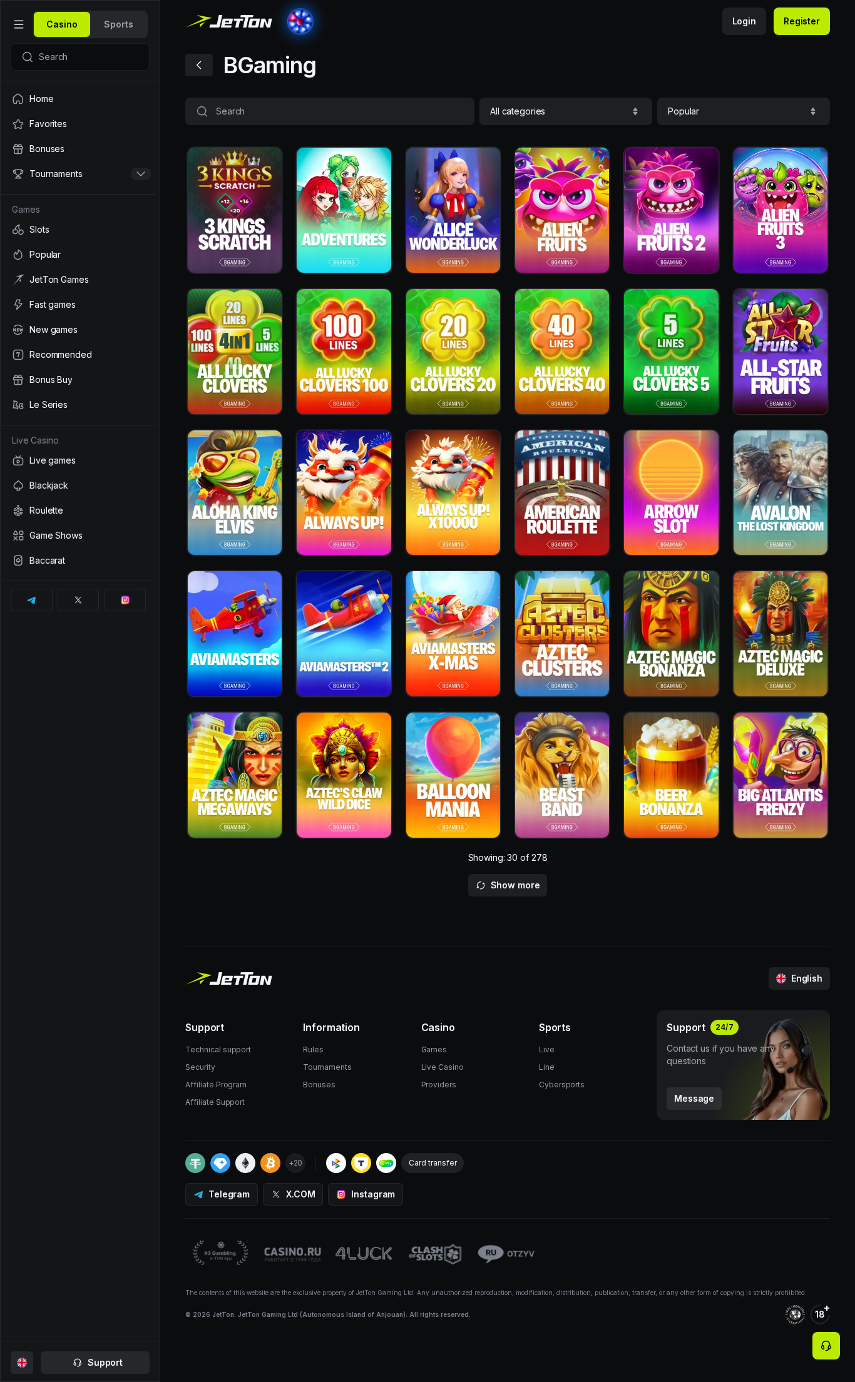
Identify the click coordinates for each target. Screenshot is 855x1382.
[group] (62, 24)
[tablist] (90, 24)
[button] (565, 111)
